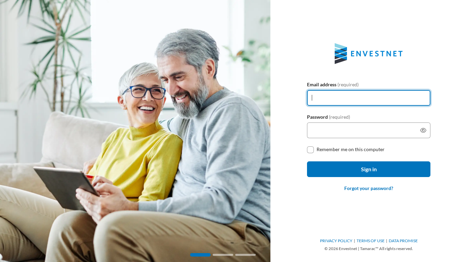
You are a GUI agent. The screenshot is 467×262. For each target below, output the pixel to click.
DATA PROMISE (403, 240)
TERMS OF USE (371, 240)
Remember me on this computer (351, 149)
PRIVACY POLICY (336, 240)
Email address (333, 84)
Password (328, 117)
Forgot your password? (368, 188)
